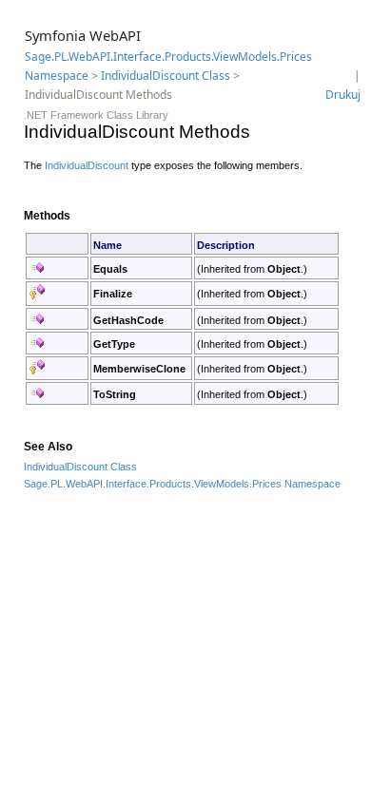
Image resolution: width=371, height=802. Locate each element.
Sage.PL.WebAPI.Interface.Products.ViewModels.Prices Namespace (182, 483)
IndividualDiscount (86, 165)
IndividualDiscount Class (165, 75)
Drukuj (343, 94)
